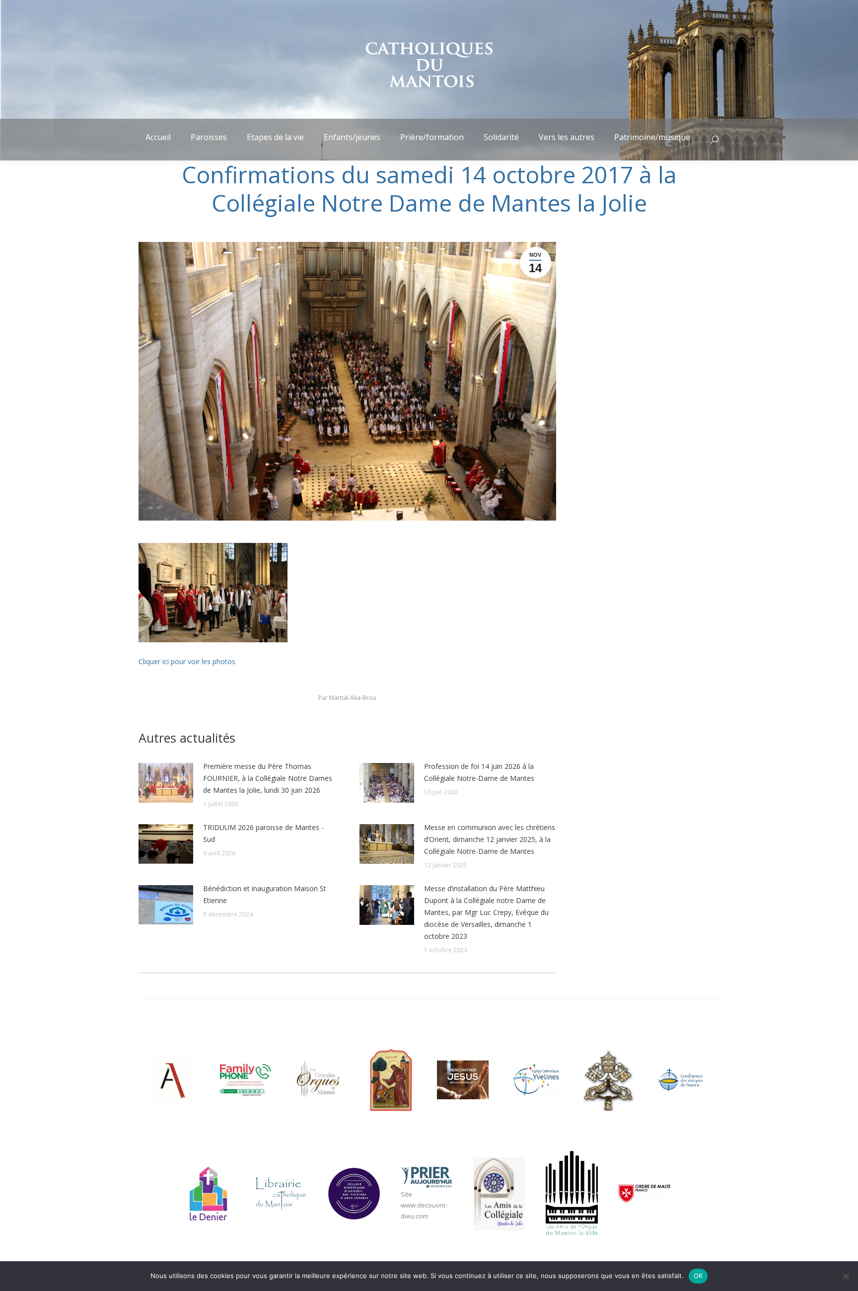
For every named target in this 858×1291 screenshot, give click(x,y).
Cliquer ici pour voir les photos (187, 661)
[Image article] (166, 783)
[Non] (846, 1276)
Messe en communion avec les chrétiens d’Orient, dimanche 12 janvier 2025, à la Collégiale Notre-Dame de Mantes (489, 839)
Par (347, 697)
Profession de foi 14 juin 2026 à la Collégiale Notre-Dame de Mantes (479, 772)
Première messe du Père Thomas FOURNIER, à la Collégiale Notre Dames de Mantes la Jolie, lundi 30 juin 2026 (267, 778)
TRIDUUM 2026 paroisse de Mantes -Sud (263, 833)
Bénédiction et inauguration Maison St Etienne (264, 894)
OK (698, 1276)
